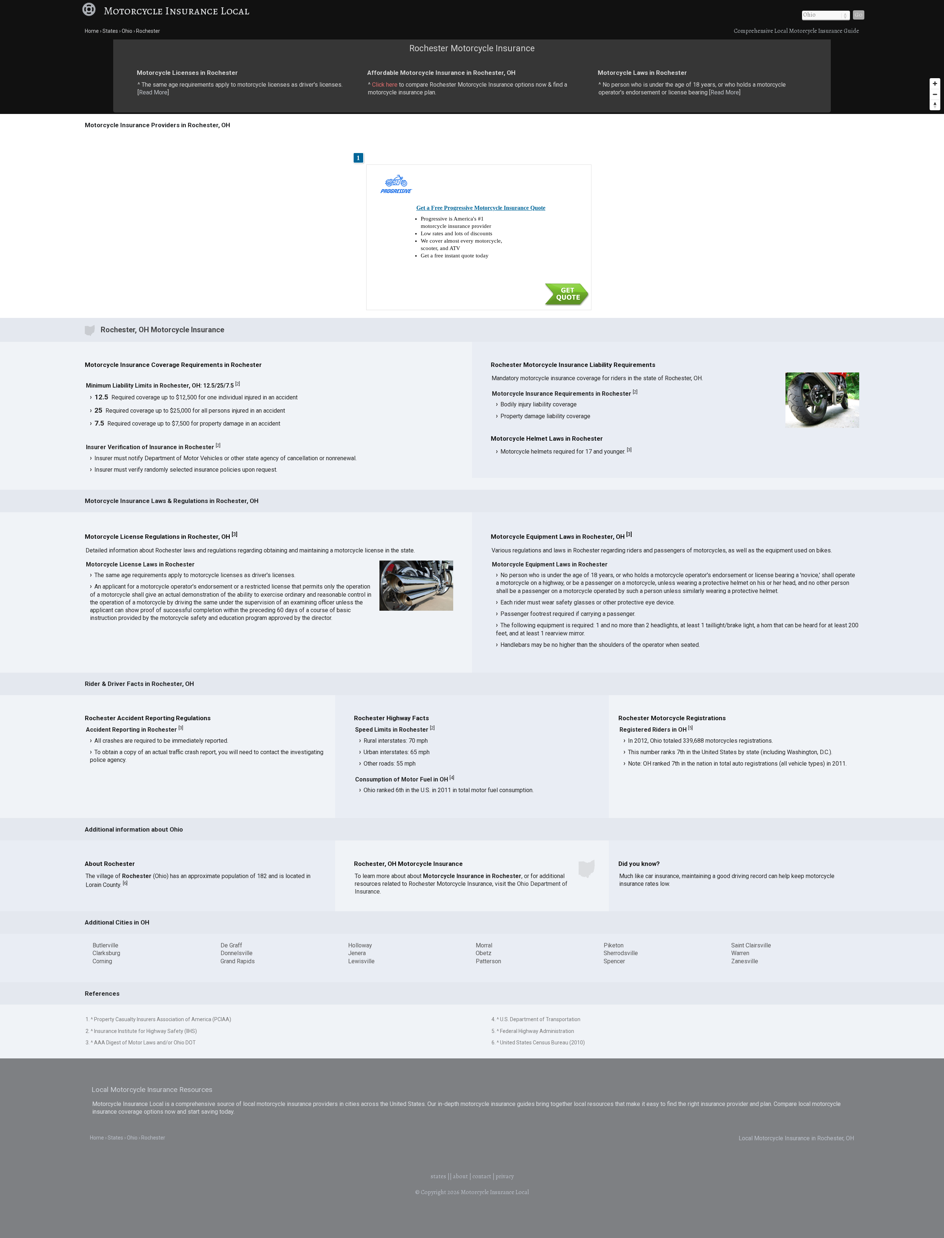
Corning (102, 961)
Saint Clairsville (751, 945)
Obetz (484, 953)
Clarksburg (106, 953)
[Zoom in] (935, 83)
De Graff (231, 945)
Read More (153, 92)
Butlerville (105, 945)
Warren (740, 953)
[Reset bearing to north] (935, 105)
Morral (484, 945)
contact (481, 1176)
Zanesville (744, 961)
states (438, 1176)
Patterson (488, 961)
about (460, 1176)
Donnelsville (237, 953)
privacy (505, 1176)
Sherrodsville (621, 953)
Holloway (360, 945)
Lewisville (361, 961)
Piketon (614, 945)
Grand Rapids (238, 961)
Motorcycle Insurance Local (176, 10)
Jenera (357, 953)
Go (859, 15)
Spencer (614, 961)
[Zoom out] (935, 94)
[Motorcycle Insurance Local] (92, 10)
